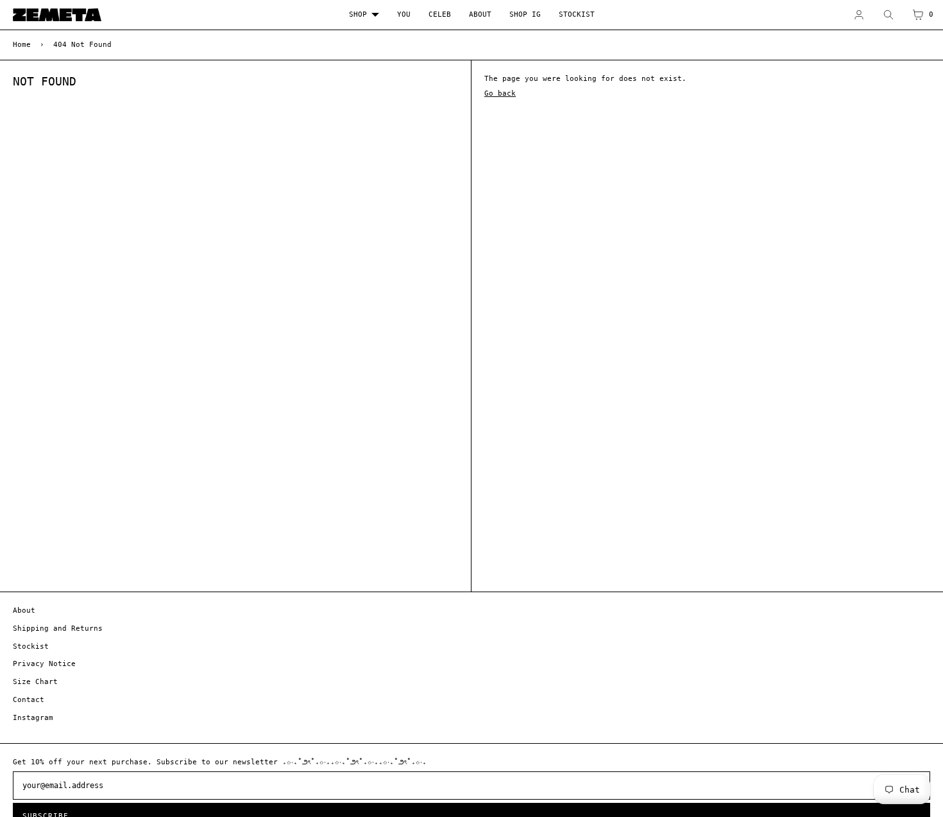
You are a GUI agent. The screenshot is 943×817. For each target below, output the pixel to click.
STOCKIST (577, 14)
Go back (500, 93)
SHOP (358, 14)
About (24, 610)
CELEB (440, 14)
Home (22, 44)
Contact (28, 700)
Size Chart (35, 682)
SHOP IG (525, 14)
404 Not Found (82, 44)
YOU (404, 14)
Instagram (33, 718)
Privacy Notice (44, 664)
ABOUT (480, 14)
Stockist (31, 646)
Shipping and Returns (58, 628)
